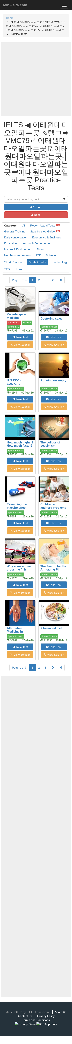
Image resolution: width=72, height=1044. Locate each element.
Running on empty (53, 380)
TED (7, 269)
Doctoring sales (51, 318)
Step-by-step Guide (42, 231)
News (40, 249)
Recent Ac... (14, 322)
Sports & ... (13, 327)
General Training (14, 231)
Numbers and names (17, 255)
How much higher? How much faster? (20, 444)
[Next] (53, 280)
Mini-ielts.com (15, 5)
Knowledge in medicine (16, 316)
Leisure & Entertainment (37, 243)
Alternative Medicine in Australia (15, 631)
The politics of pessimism (50, 444)
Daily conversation (15, 237)
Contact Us (25, 1016)
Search (37, 207)
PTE (38, 255)
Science (51, 255)
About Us (60, 1012)
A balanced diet (51, 628)
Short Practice (13, 262)
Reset (37, 214)
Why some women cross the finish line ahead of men (19, 569)
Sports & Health (37, 262)
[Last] (61, 280)
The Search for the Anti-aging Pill (53, 568)
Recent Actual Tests (42, 225)
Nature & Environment (18, 249)
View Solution (22, 344)
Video (18, 269)
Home (10, 17)
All (23, 225)
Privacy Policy (46, 1016)
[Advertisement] (36, 79)
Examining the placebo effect (17, 506)
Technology (60, 262)
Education (10, 243)
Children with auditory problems (53, 506)
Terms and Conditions (36, 1020)
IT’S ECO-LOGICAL (14, 382)
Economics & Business (46, 237)
